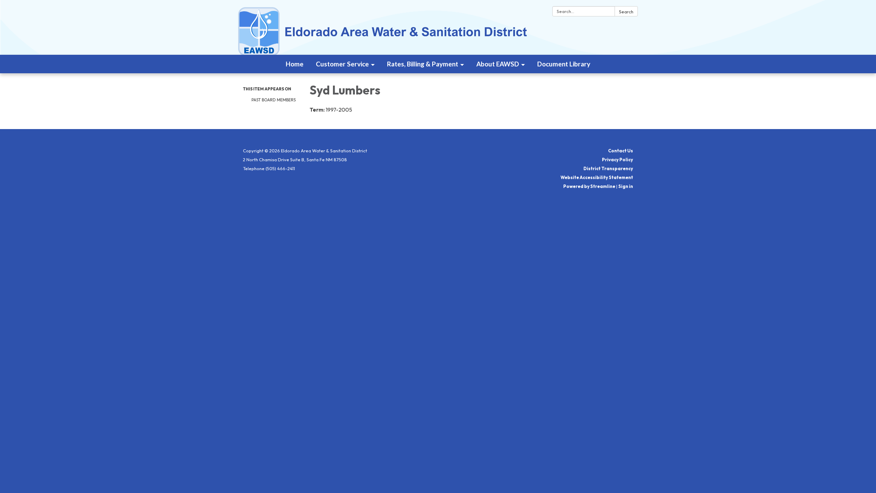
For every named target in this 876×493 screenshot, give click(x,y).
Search (626, 11)
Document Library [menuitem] (563, 64)
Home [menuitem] (295, 64)
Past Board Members (274, 99)
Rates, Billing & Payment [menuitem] (422, 64)
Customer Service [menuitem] (342, 64)
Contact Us (620, 150)
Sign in (625, 186)
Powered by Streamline (589, 186)
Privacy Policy (617, 159)
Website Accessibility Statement (597, 177)
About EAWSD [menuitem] (497, 64)
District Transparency (608, 168)
